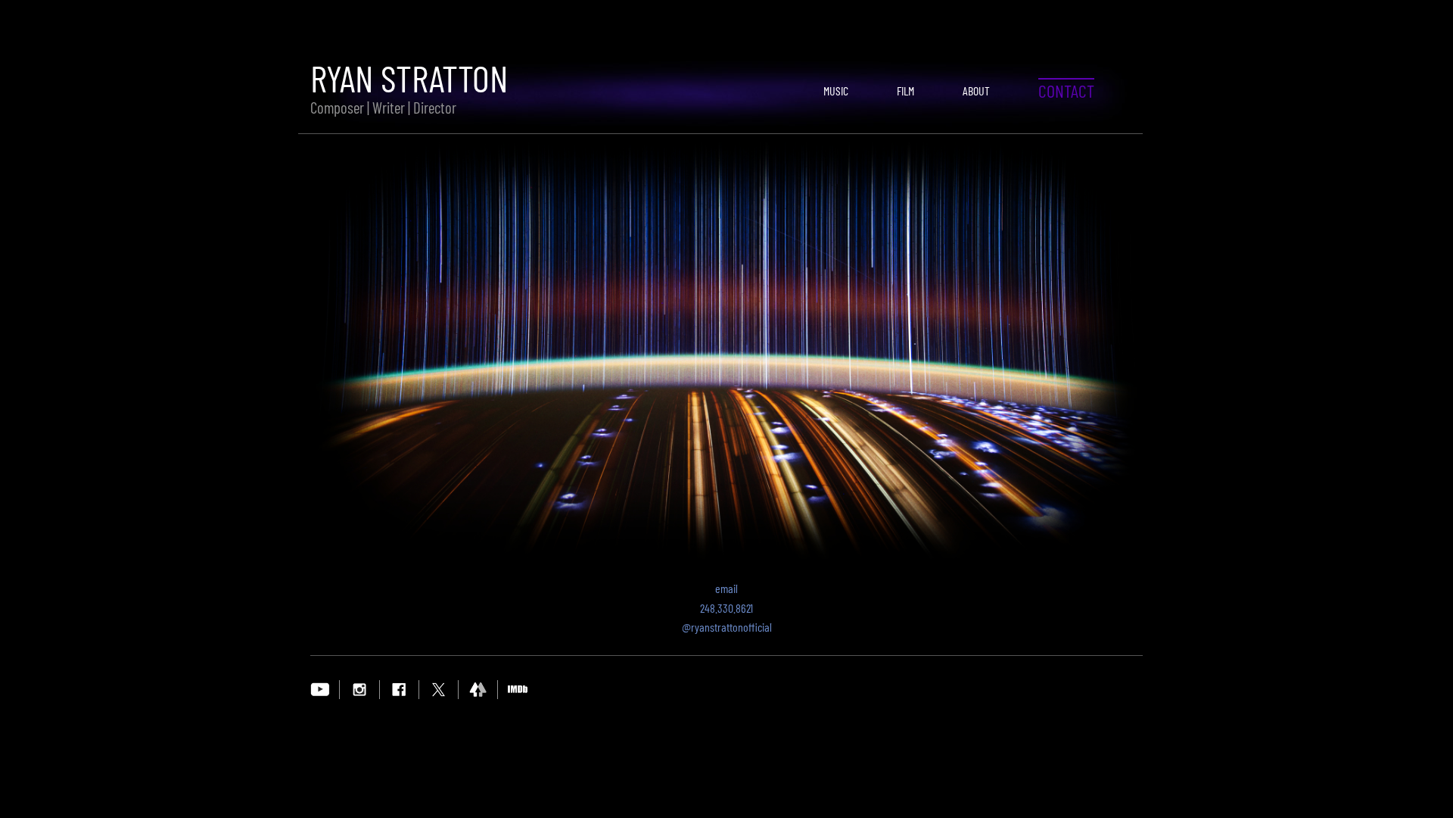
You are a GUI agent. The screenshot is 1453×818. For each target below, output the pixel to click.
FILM (905, 90)
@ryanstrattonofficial (727, 627)
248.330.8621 (726, 608)
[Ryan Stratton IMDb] (517, 688)
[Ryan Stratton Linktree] (478, 688)
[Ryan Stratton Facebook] (399, 688)
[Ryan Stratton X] (439, 688)
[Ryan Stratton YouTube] (320, 688)
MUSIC (835, 90)
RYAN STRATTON (409, 77)
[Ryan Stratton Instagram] (359, 688)
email (726, 588)
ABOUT (976, 90)
